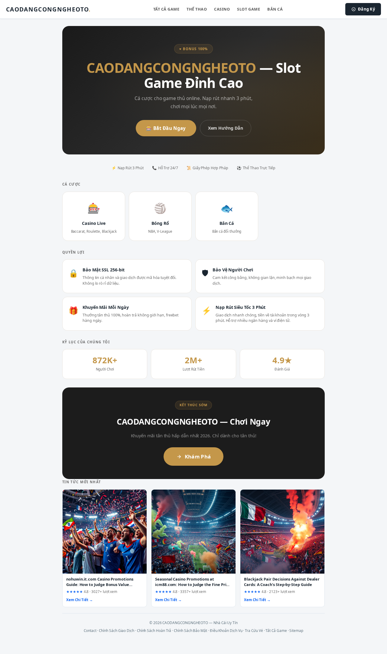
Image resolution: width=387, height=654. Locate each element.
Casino (222, 9)
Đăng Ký (366, 9)
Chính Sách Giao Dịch (116, 630)
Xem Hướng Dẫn (225, 128)
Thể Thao (197, 9)
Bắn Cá (275, 9)
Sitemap (296, 630)
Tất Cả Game (166, 9)
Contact (90, 630)
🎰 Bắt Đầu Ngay (166, 128)
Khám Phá (198, 456)
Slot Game (248, 9)
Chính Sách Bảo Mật (190, 630)
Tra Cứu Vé (254, 630)
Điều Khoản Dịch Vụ (226, 630)
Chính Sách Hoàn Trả (154, 630)
